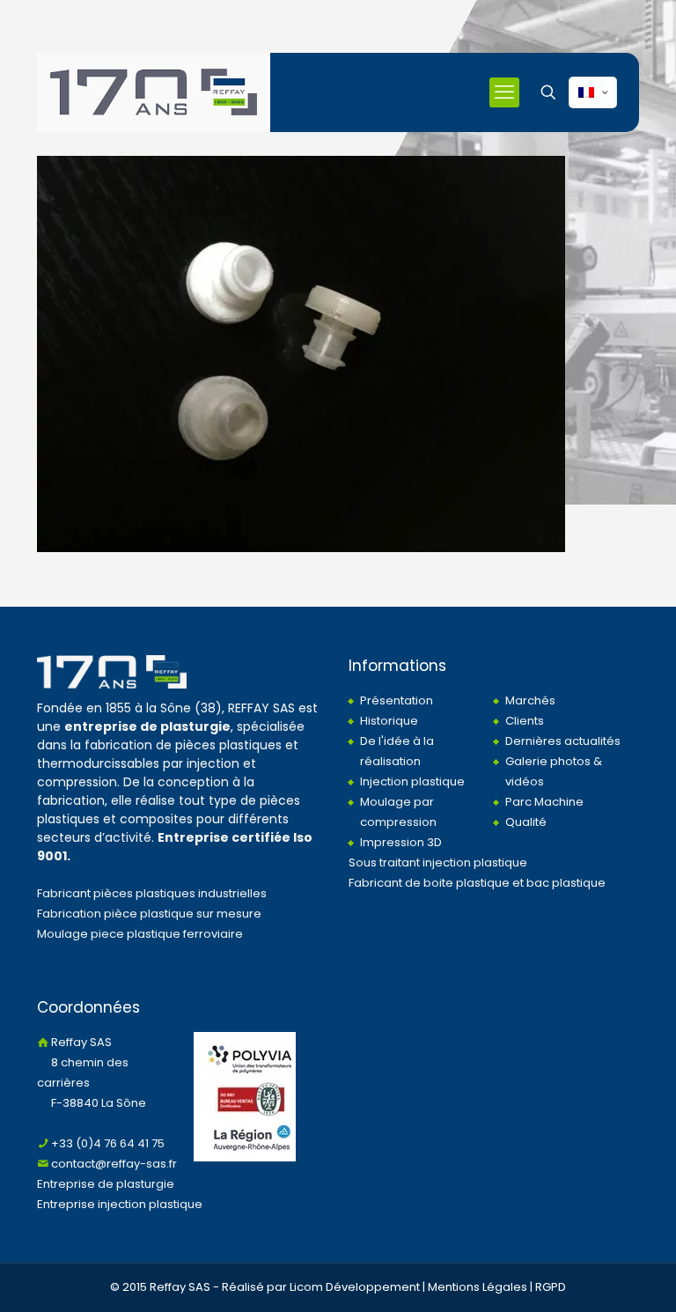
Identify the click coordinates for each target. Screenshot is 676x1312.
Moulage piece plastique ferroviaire (140, 933)
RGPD (550, 1287)
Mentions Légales (477, 1287)
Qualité (526, 822)
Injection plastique (412, 781)
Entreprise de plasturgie (105, 1184)
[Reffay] (153, 92)
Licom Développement (355, 1287)
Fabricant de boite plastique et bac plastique (477, 882)
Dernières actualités (563, 741)
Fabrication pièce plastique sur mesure (149, 913)
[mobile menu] (504, 92)
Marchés (530, 700)
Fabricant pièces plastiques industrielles (152, 893)
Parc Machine (544, 801)
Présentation (396, 700)
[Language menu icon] (593, 92)
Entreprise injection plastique (119, 1204)
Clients (524, 720)
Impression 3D (401, 842)
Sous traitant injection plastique (438, 862)
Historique (389, 720)
